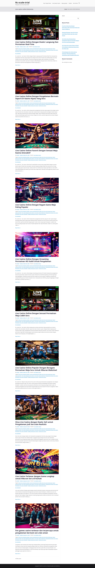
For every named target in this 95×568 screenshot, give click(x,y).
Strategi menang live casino (33, 51)
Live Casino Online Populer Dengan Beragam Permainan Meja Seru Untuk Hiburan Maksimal (36, 369)
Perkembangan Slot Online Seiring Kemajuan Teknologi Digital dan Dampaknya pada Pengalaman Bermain (70, 53)
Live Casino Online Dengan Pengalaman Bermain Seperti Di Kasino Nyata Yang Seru (36, 97)
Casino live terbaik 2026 (34, 48)
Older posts (18, 558)
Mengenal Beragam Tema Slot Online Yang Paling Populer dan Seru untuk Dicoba (70, 34)
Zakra (53, 566)
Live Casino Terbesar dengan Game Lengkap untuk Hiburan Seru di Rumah (34, 477)
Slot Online (75, 3)
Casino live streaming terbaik (23, 48)
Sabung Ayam (64, 3)
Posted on (24, 46)
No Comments (18, 53)
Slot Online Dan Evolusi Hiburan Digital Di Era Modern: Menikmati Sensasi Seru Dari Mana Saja (70, 47)
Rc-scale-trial (22, 2)
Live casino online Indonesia (39, 50)
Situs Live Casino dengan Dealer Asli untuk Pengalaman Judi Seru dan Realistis (34, 423)
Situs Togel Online (47, 3)
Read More (17, 65)
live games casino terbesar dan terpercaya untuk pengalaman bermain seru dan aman (37, 531)
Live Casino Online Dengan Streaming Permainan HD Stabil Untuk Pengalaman (33, 260)
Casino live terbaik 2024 (34, 428)
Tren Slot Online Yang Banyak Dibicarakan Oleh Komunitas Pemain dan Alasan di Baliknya (70, 27)
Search (63, 15)
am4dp (17, 46)
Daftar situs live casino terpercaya (45, 48)
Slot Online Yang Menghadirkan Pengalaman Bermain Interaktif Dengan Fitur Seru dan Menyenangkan (70, 40)
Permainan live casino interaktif (21, 51)
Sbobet (70, 3)
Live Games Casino (56, 3)
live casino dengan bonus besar (28, 50)
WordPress (58, 566)
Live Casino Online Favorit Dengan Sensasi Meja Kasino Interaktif (36, 151)
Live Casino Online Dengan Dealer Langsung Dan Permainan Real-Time (36, 43)
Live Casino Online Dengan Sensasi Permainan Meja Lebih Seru (35, 314)
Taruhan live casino (42, 51)
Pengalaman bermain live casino (52, 50)
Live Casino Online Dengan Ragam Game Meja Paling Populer (35, 206)
